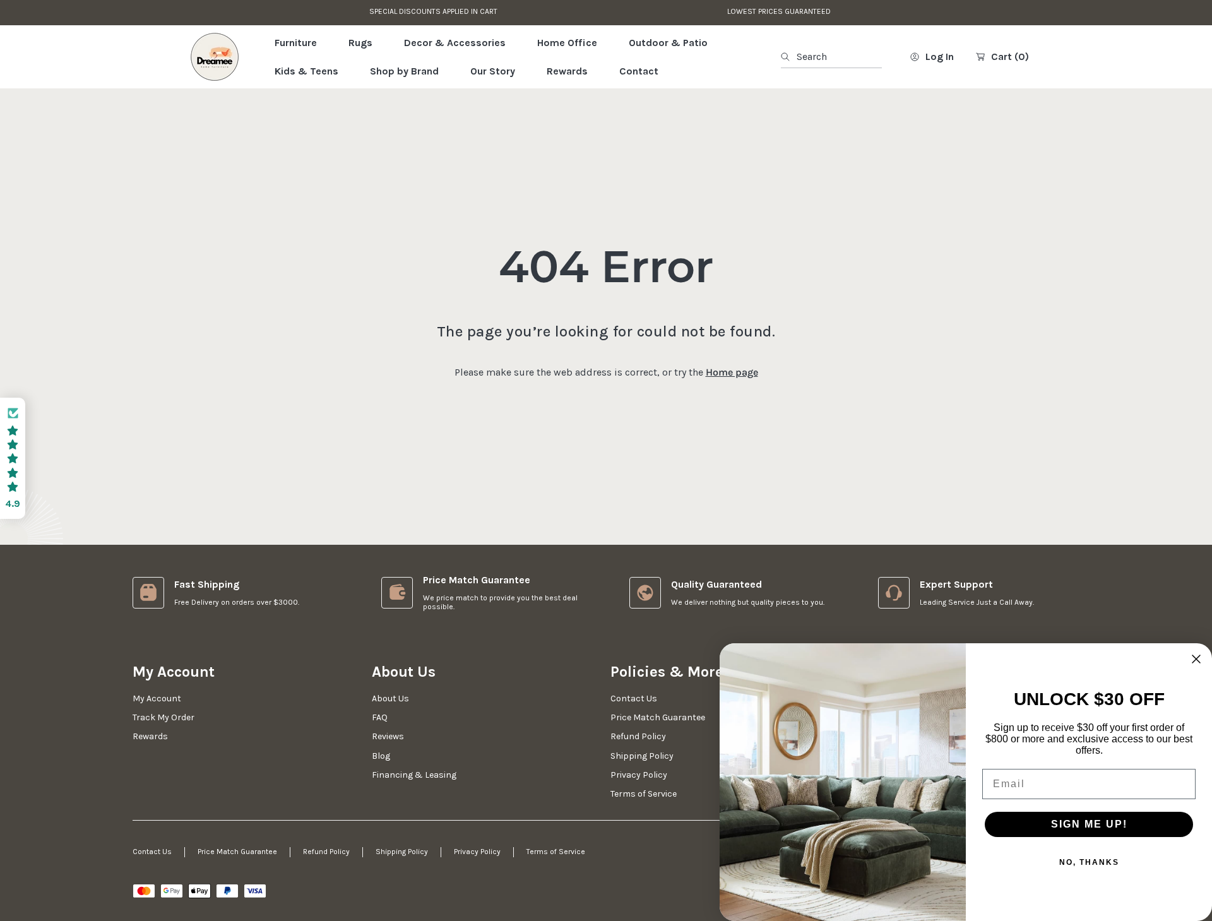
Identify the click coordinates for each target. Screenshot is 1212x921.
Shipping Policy (402, 851)
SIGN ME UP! (1089, 824)
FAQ (380, 717)
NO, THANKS (1089, 862)
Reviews (388, 736)
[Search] (789, 56)
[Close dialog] (1196, 659)
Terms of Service (555, 851)
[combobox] (831, 56)
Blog (381, 756)
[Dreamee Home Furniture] (214, 56)
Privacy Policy (477, 851)
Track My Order (163, 717)
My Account (157, 698)
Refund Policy (326, 851)
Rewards (150, 736)
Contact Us (152, 851)
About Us (390, 698)
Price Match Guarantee (237, 851)
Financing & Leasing (414, 774)
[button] (12, 459)
